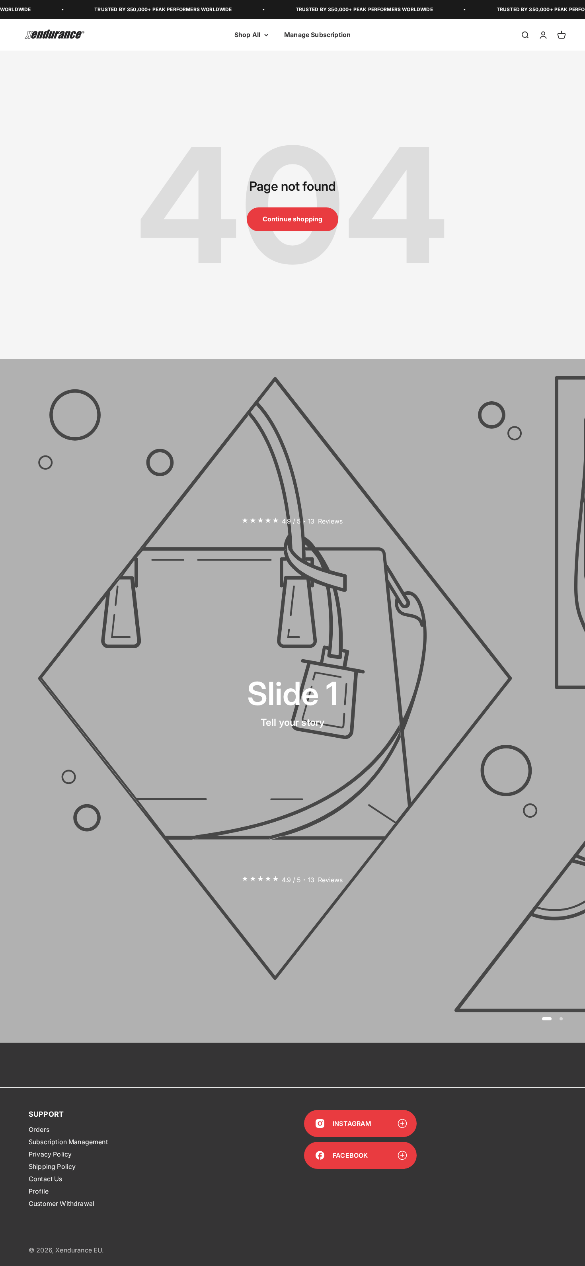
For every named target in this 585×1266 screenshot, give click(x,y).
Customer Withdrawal (61, 1203)
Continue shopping (293, 219)
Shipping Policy (52, 1166)
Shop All (247, 35)
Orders (39, 1129)
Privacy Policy (50, 1154)
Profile (39, 1191)
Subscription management (68, 1142)
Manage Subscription (317, 35)
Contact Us (45, 1179)
